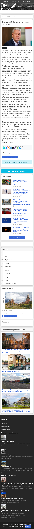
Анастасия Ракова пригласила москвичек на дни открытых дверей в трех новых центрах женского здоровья (21, 192)
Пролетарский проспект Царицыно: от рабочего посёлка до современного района (16, 410)
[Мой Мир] (20, 148)
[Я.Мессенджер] (4, 148)
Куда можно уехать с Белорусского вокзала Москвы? (15, 511)
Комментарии (7, 152)
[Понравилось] (3, 146)
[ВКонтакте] (6, 148)
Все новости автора (10, 316)
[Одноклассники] (9, 148)
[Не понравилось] (7, 146)
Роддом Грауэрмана (7, 441)
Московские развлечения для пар (12, 498)
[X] (13, 148)
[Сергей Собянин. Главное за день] (17, 36)
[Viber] (15, 148)
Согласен (27, 526)
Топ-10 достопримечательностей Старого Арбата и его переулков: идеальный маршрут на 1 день (17, 351)
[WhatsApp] (17, 148)
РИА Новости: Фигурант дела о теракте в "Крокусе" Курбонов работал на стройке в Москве (17, 484)
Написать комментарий (10, 157)
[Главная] (2, 16)
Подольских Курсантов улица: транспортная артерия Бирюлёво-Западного (16, 390)
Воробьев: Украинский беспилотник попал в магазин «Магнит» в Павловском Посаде (20, 211)
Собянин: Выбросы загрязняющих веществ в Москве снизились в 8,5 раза (21, 182)
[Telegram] (11, 148)
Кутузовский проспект (8, 454)
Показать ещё (17, 237)
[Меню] (3, 11)
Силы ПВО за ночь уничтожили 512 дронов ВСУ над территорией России (20, 220)
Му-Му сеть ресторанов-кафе (11, 371)
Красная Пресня (6, 466)
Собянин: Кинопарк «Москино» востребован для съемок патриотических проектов (21, 202)
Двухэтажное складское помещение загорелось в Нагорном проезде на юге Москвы (21, 229)
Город (4, 48)
